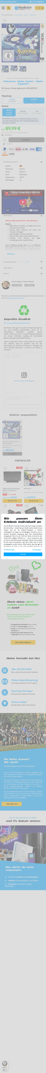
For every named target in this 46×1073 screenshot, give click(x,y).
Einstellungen (37, 550)
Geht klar (23, 554)
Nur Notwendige (9, 550)
